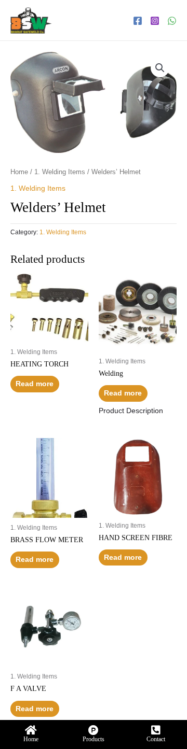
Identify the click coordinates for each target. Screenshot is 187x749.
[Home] (31, 730)
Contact (155, 739)
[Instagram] (154, 20)
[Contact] (156, 730)
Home (19, 172)
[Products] (93, 730)
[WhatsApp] (172, 20)
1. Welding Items (59, 172)
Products (93, 739)
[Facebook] (137, 20)
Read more (35, 384)
